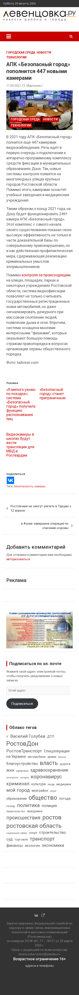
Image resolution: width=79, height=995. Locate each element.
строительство (52, 832)
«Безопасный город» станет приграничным (53, 393)
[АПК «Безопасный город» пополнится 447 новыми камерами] (39, 110)
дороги (65, 764)
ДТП (50, 737)
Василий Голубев (27, 736)
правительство (15, 811)
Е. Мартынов (32, 85)
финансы (14, 845)
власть (49, 763)
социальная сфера (16, 833)
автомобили (37, 757)
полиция (49, 805)
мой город (18, 790)
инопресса (12, 777)
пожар (10, 806)
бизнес (62, 757)
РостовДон (22, 743)
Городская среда (20, 52)
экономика (53, 845)
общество (43, 797)
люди (51, 784)
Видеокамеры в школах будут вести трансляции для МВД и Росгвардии (20, 444)
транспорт (42, 839)
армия (51, 757)
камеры (40, 486)
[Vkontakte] (10, 480)
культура (38, 784)
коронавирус (46, 777)
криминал (17, 783)
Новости (44, 52)
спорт (33, 833)
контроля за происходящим (46, 275)
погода (65, 799)
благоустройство (22, 763)
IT (7, 736)
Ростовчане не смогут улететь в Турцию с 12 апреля (41, 508)
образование (16, 799)
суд (9, 839)
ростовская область (34, 825)
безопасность (23, 486)
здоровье (22, 770)
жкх (10, 770)
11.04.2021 (13, 85)
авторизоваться (18, 559)
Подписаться (22, 704)
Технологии (16, 57)
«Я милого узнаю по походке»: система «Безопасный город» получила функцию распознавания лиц (20, 404)
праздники (34, 811)
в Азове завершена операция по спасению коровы (44, 526)
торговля (21, 839)
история (24, 777)
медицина (63, 784)
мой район (40, 791)
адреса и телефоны (39, 966)
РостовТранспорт (24, 750)
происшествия (23, 818)
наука (53, 791)
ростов (52, 817)
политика (28, 805)
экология (32, 846)
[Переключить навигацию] (8, 36)
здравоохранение (49, 770)
